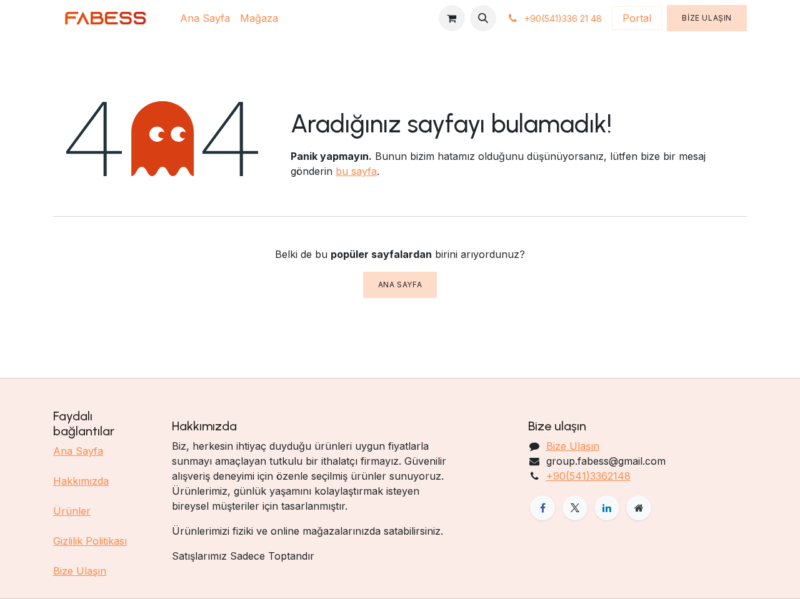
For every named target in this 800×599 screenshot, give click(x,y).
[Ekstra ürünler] (638, 507)
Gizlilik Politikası (90, 541)
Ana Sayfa (400, 284)
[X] (575, 507)
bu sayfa (356, 171)
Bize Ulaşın (707, 17)
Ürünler (72, 511)
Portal (636, 18)
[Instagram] (606, 507)
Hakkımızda (81, 481)
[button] (483, 18)
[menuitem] (205, 18)
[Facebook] (542, 507)
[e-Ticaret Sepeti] (452, 18)
